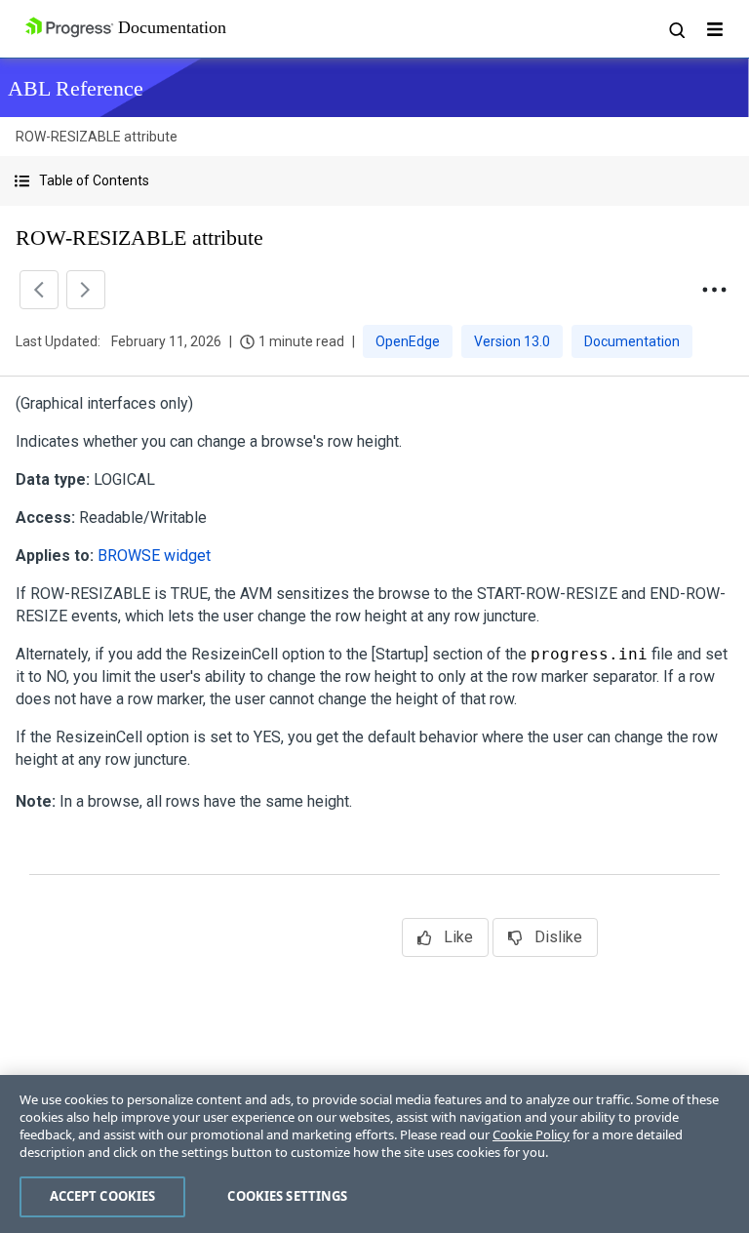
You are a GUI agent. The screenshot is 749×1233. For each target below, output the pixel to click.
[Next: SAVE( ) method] (85, 289)
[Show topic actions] (713, 289)
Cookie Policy (531, 1134)
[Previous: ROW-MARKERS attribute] (39, 289)
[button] (374, 181)
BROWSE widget (154, 555)
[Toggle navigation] (714, 29)
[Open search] (675, 29)
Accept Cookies (103, 1196)
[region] (374, 1154)
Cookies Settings (287, 1196)
